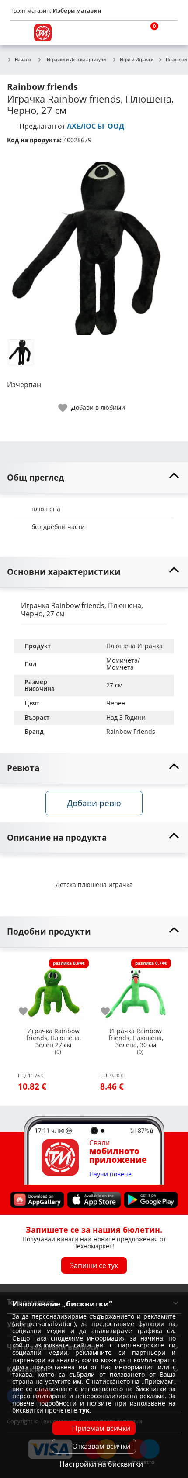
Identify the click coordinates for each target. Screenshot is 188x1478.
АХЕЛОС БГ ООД (95, 126)
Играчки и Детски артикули (76, 59)
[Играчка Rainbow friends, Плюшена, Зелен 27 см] (53, 990)
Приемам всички (101, 1428)
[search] (127, 32)
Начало (23, 59)
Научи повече (110, 1174)
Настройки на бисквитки (101, 1464)
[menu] (19, 32)
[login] (169, 32)
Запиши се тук (94, 1265)
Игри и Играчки (136, 59)
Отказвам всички (101, 1446)
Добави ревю (94, 803)
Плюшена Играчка (134, 646)
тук (84, 1410)
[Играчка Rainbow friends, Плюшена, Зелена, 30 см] (135, 990)
